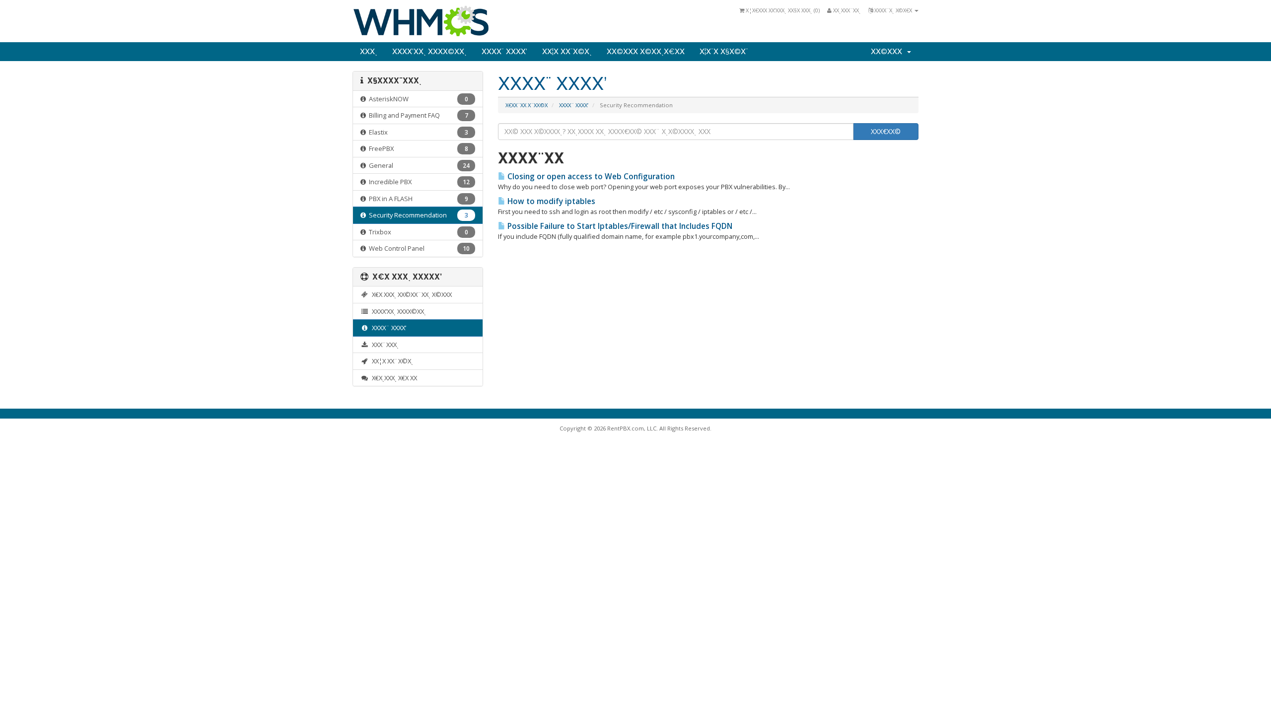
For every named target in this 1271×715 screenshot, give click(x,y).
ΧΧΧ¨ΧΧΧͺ (384, 344)
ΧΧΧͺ (368, 51)
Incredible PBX (418, 181)
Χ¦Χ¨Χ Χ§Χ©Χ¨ (724, 51)
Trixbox (417, 231)
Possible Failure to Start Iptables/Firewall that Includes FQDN (618, 226)
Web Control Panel (418, 248)
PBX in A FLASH (417, 198)
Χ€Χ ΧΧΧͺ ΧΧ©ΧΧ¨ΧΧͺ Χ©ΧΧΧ (410, 294)
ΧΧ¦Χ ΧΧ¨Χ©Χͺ (567, 51)
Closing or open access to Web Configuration (590, 176)
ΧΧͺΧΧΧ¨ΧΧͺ (846, 10)
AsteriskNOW (417, 98)
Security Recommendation (417, 215)
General (418, 165)
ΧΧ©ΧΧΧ (888, 51)
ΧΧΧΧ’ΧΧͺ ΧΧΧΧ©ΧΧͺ (429, 51)
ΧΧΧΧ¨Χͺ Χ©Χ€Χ (893, 10)
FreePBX (417, 148)
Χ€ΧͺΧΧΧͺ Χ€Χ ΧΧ (393, 377)
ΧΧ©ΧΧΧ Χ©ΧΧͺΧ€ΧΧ (646, 51)
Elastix (417, 132)
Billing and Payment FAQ (417, 115)
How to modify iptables (550, 201)
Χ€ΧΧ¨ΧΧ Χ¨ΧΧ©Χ (526, 105)
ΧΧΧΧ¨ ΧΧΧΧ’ (504, 51)
